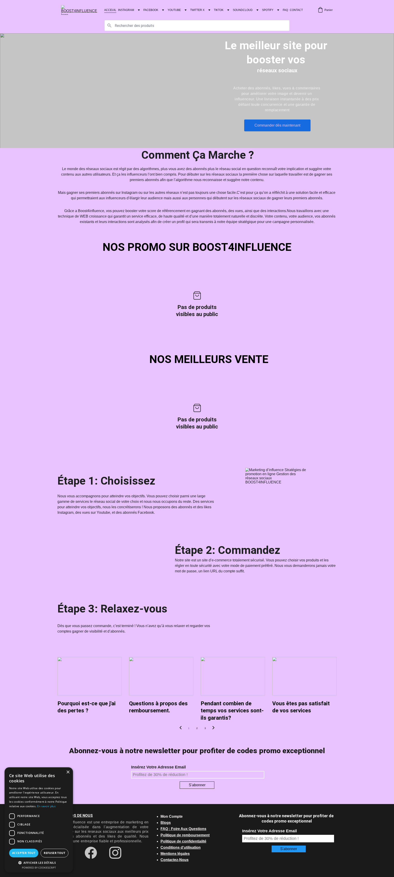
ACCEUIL (110, 10)
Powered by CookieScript (39, 867)
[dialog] (39, 819)
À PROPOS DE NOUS (75, 815)
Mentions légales (175, 854)
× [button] (68, 772)
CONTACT (296, 10)
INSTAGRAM (126, 10)
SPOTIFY (267, 10)
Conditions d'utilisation (181, 847)
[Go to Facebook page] (93, 853)
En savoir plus (46, 806)
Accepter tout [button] (23, 853)
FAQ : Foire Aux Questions (183, 829)
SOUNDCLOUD (243, 10)
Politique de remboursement (185, 835)
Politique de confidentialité (183, 841)
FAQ (285, 10)
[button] (38, 862)
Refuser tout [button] (54, 853)
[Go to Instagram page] (115, 853)
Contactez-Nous (175, 860)
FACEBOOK (150, 10)
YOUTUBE (174, 10)
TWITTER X (197, 10)
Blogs (166, 823)
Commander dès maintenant (277, 125)
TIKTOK (218, 10)
